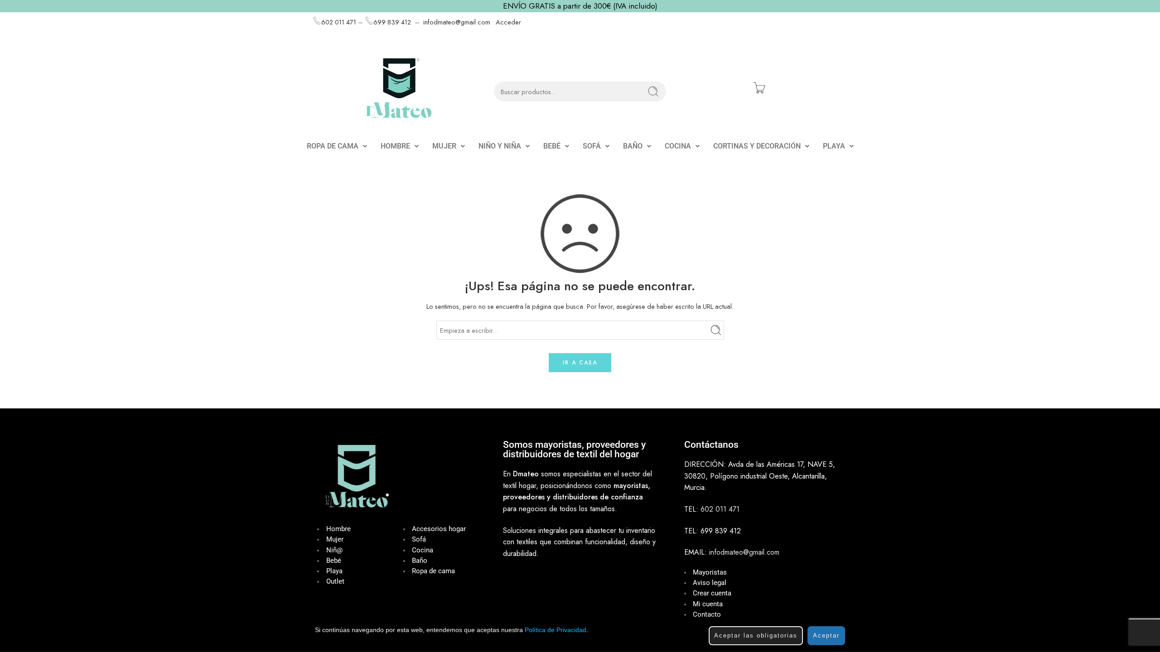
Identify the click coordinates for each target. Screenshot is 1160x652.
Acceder (508, 22)
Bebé (333, 561)
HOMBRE (395, 146)
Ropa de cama (433, 571)
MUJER (444, 146)
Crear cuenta (712, 593)
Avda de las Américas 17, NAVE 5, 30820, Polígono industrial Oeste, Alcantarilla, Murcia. (759, 476)
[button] (337, 146)
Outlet (335, 581)
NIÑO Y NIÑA (499, 146)
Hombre (338, 529)
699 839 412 (392, 22)
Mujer (334, 539)
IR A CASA (580, 363)
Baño (419, 561)
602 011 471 (338, 22)
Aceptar (826, 635)
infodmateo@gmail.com (456, 22)
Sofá (419, 539)
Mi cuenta (708, 604)
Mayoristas (710, 572)
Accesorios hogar (439, 529)
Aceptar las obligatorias (756, 635)
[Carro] (759, 88)
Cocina (422, 550)
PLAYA (834, 146)
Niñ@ (334, 550)
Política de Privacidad (555, 629)
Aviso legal (709, 583)
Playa (334, 571)
